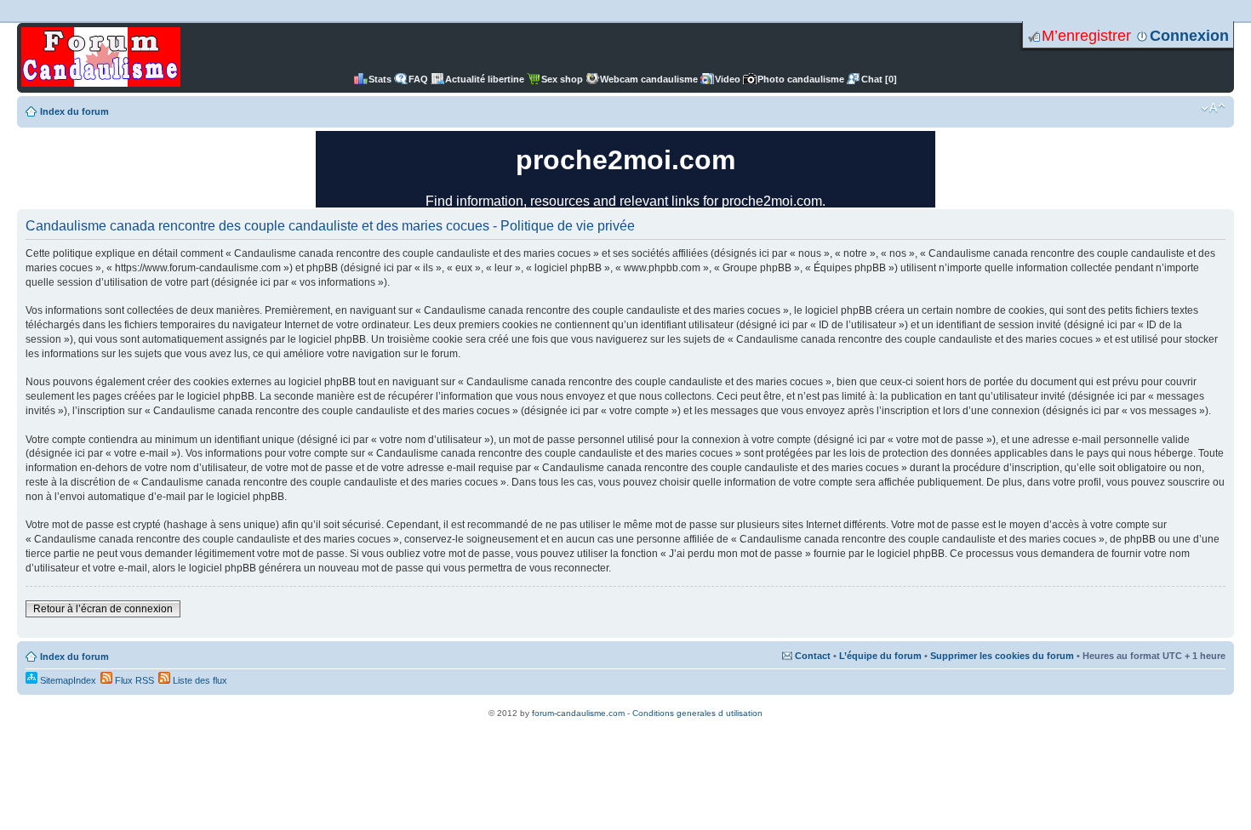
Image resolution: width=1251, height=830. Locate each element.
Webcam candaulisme (649, 79)
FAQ (418, 79)
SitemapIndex (66, 680)
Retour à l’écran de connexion (103, 609)
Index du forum (74, 111)
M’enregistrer (1086, 35)
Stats (379, 79)
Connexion (1189, 35)
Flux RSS (133, 680)
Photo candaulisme (800, 79)
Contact (813, 656)
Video (727, 79)
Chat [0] (879, 79)
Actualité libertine (484, 79)
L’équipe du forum (880, 656)
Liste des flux (198, 680)
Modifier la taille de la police (1213, 108)
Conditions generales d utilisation (697, 713)
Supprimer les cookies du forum (1002, 656)
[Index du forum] (100, 57)
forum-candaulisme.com (578, 713)
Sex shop (562, 79)
